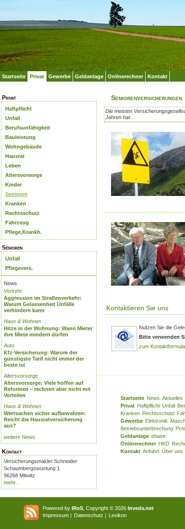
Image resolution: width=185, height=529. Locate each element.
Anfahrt (151, 451)
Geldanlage (89, 76)
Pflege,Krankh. (23, 232)
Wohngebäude (23, 146)
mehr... (11, 482)
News (153, 398)
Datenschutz (88, 515)
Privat (37, 76)
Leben (13, 165)
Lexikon (118, 515)
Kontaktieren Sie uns (137, 308)
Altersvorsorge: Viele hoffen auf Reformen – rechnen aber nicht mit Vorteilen (47, 389)
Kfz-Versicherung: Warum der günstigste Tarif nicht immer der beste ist (44, 359)
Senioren (16, 194)
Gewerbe (59, 76)
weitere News (19, 437)
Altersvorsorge (23, 175)
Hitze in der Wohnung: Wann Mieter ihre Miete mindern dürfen (48, 331)
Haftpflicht (18, 108)
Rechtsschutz (22, 213)
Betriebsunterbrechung (146, 428)
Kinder (13, 184)
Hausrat (15, 156)
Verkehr (13, 291)
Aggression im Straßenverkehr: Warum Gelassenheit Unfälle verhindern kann (43, 304)
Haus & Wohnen (22, 321)
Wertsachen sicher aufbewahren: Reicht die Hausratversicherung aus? (45, 419)
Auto (9, 345)
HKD (163, 443)
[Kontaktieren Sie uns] (124, 350)
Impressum (56, 515)
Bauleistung (20, 137)
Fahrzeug (17, 222)
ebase (158, 436)
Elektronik (156, 421)
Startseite (14, 76)
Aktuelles (172, 398)
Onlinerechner (125, 76)
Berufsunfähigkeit (27, 127)
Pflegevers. (19, 268)
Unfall (12, 118)
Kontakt (157, 76)
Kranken (15, 203)
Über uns (172, 451)
